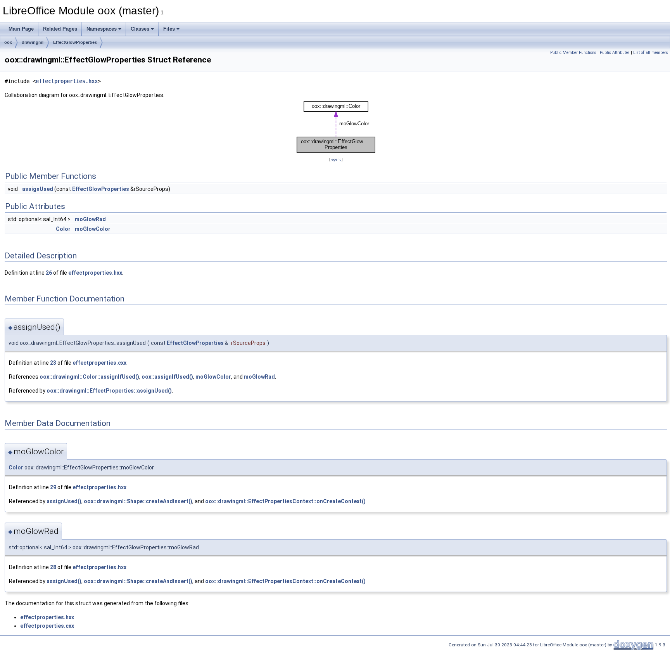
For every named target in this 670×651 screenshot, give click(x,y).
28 (53, 567)
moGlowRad (90, 219)
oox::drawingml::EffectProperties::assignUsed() (109, 391)
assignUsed (37, 189)
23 (53, 363)
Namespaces (101, 29)
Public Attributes (615, 52)
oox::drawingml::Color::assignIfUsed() (89, 377)
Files (169, 29)
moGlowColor (93, 229)
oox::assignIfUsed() (167, 377)
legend (336, 159)
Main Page (21, 29)
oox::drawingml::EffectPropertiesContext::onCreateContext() (285, 501)
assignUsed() (64, 501)
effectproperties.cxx (99, 363)
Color (63, 229)
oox (8, 42)
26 (49, 273)
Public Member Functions (573, 52)
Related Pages (60, 29)
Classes (140, 29)
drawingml (32, 42)
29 (53, 487)
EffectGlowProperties (75, 42)
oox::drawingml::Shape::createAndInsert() (138, 501)
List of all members (650, 52)
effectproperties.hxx (67, 81)
